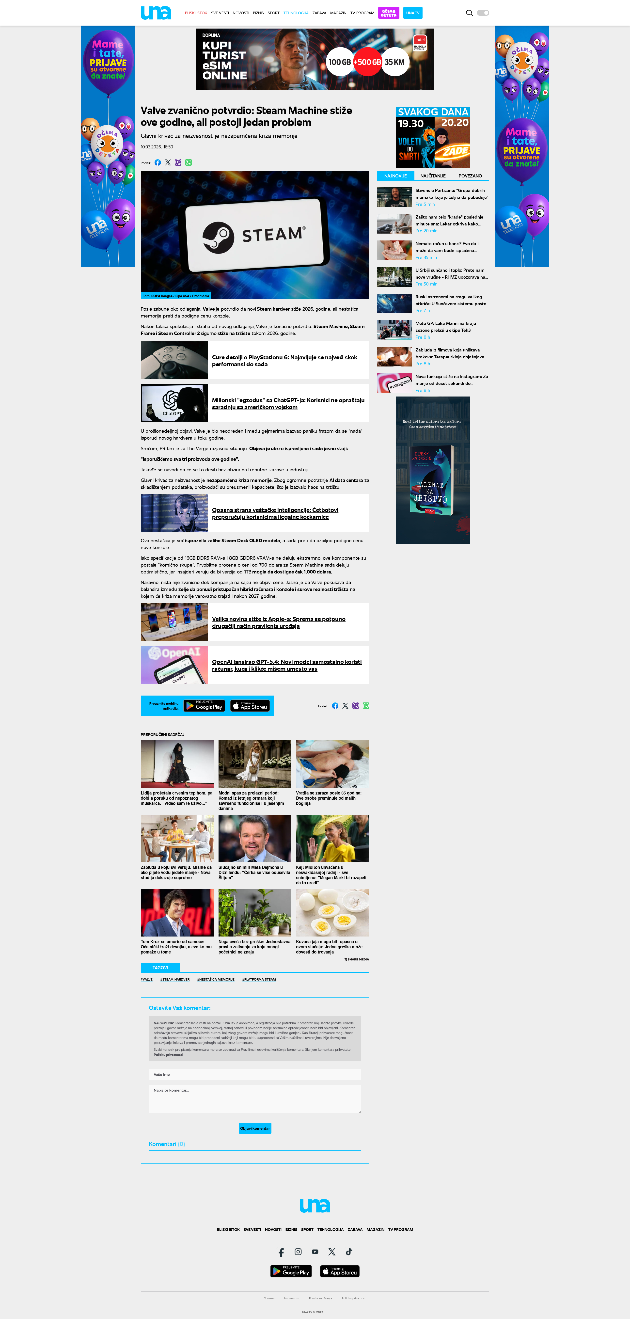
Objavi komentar (255, 1128)
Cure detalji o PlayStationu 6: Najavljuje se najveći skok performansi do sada (284, 360)
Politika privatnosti (354, 1298)
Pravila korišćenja (320, 1298)
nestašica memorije (217, 979)
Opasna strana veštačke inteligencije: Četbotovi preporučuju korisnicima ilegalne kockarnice (275, 512)
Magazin (338, 12)
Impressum (291, 1298)
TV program (362, 12)
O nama (269, 1298)
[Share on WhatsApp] (188, 162)
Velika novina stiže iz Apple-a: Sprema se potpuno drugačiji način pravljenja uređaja (279, 621)
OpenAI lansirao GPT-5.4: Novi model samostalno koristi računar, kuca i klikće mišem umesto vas (287, 664)
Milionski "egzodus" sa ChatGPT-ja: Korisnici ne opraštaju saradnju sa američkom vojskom (288, 403)
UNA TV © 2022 (312, 1312)
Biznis (258, 12)
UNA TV (413, 12)
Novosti (241, 12)
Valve (148, 979)
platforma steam (260, 979)
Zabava (319, 12)
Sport (274, 12)
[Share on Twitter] (168, 162)
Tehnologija (296, 12)
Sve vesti (220, 12)
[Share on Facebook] (158, 162)
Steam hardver (175, 979)
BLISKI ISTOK (196, 12)
